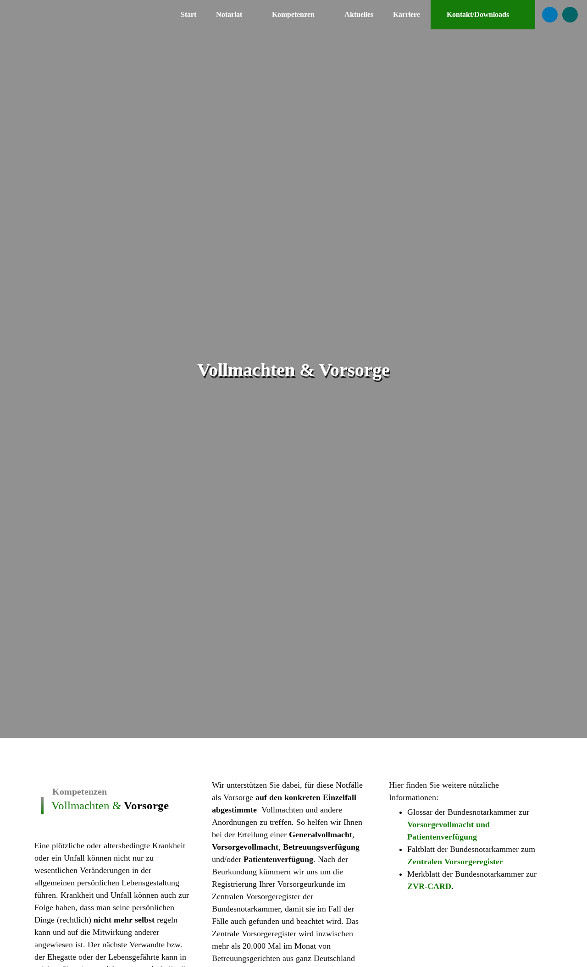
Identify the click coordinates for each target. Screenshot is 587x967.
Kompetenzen (293, 14)
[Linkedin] (550, 14)
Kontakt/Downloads (478, 14)
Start (188, 14)
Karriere (406, 14)
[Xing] (570, 14)
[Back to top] (573, 949)
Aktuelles (358, 14)
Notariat (229, 14)
